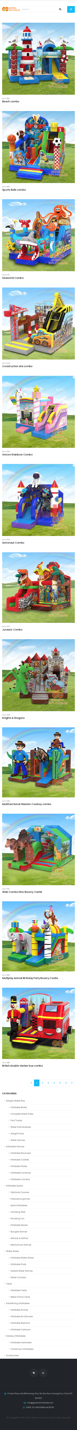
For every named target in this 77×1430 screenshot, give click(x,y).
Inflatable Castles (20, 1159)
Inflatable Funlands (21, 1172)
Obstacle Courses (20, 1192)
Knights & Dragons (13, 718)
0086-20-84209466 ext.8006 (40, 1407)
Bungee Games (19, 1231)
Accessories (12, 1355)
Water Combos (18, 1277)
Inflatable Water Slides (22, 1257)
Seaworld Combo (13, 278)
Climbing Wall (18, 1212)
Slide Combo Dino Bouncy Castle (22, 892)
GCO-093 (6, 451)
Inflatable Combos (20, 1179)
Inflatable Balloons (20, 1323)
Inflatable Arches (19, 1310)
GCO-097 (6, 626)
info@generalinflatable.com (40, 1402)
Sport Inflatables (19, 1205)
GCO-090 (6, 801)
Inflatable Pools (18, 1264)
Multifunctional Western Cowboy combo (26, 804)
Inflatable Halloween (21, 1342)
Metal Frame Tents (20, 1297)
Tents (9, 1283)
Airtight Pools (17, 1133)
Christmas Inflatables (22, 1349)
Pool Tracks (16, 1120)
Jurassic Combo (12, 629)
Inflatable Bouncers (21, 1153)
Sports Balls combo (14, 190)
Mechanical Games (21, 1244)
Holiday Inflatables (16, 1336)
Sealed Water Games (22, 1270)
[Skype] (34, 1372)
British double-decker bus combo (22, 1065)
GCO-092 (6, 539)
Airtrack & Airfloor (19, 1238)
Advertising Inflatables (18, 1303)
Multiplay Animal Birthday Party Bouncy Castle (30, 978)
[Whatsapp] (43, 1372)
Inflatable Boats (19, 1107)
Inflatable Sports (14, 1185)
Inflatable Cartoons (21, 1329)
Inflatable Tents (19, 1290)
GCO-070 (5, 275)
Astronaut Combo (13, 542)
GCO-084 (6, 98)
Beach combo (10, 101)
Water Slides (12, 1251)
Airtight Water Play (15, 1100)
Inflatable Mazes (19, 1225)
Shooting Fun (17, 1218)
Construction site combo (17, 366)
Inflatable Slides (19, 1166)
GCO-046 (6, 363)
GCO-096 (6, 715)
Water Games (18, 1140)
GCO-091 (5, 889)
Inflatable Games (15, 1146)
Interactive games (20, 1198)
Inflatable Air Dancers (22, 1316)
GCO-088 (5, 1062)
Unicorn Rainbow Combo (17, 454)
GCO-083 (6, 186)
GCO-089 (6, 975)
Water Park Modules (21, 1127)
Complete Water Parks (22, 1114)
